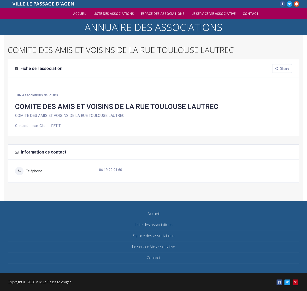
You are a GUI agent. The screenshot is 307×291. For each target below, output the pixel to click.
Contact (153, 257)
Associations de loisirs (40, 95)
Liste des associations (153, 224)
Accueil (153, 213)
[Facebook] (282, 4)
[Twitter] (289, 4)
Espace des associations (153, 235)
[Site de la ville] (295, 282)
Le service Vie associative (153, 246)
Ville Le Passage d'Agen (43, 4)
